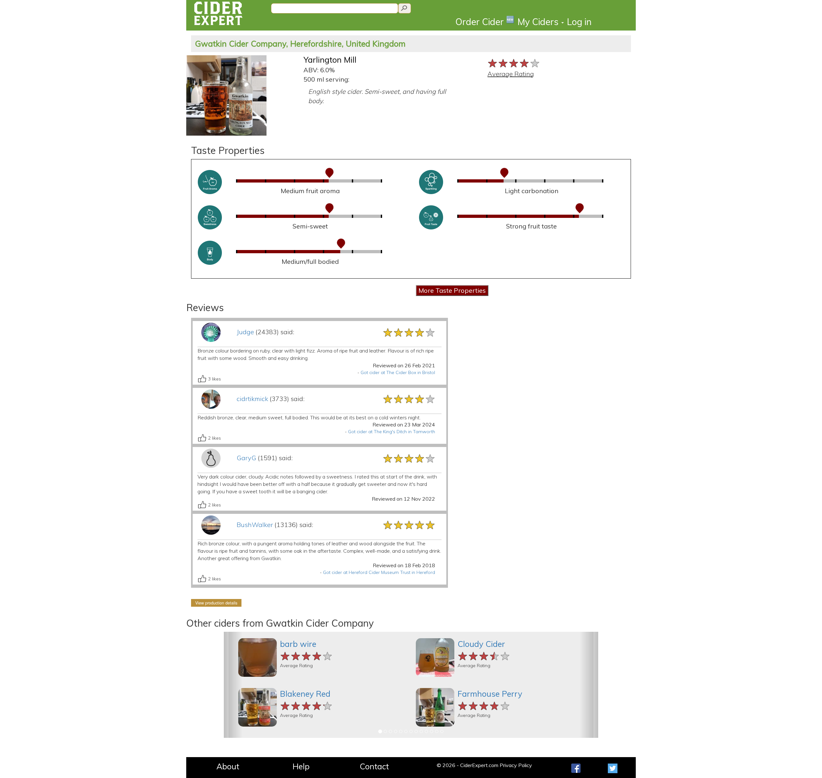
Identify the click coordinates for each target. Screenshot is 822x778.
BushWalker (255, 525)
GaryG (246, 458)
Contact (374, 766)
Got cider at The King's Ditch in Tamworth (391, 431)
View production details (216, 603)
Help (301, 766)
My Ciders (539, 21)
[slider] (513, 62)
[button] (233, 685)
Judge (245, 332)
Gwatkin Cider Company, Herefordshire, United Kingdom (300, 44)
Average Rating (510, 74)
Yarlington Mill (329, 60)
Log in (579, 21)
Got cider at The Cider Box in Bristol (398, 372)
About (227, 766)
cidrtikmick (252, 399)
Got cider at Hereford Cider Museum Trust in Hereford (379, 572)
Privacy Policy (516, 765)
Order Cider (484, 21)
